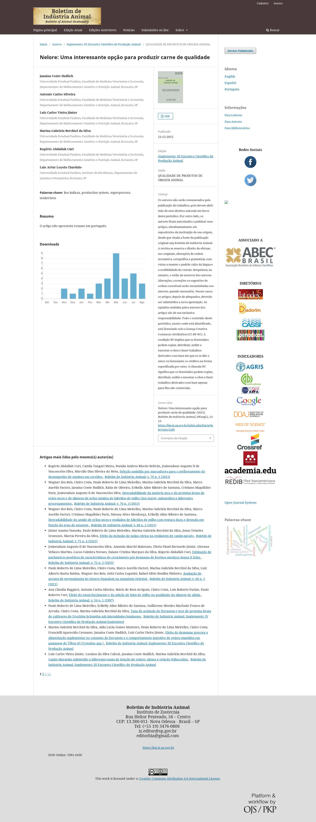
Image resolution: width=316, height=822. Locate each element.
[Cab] (250, 384)
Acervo (57, 44)
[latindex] (250, 298)
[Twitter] (250, 180)
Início (43, 44)
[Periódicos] (250, 339)
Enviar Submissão (240, 51)
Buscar (274, 30)
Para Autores (233, 122)
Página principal (45, 30)
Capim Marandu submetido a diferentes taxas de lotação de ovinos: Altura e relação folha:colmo (118, 659)
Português (232, 89)
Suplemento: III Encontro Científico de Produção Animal (104, 44)
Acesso (278, 3)
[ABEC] (250, 266)
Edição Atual (73, 30)
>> (49, 674)
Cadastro (263, 3)
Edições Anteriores (102, 30)
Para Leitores (233, 115)
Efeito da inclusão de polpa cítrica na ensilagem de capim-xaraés (147, 536)
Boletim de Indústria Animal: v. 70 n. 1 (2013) (137, 477)
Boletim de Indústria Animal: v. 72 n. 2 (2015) (81, 563)
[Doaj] (250, 418)
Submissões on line (155, 30)
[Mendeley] (250, 464)
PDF (167, 116)
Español (230, 83)
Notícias (129, 30)
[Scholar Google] (250, 406)
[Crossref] (250, 448)
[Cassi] (250, 327)
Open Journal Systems (240, 502)
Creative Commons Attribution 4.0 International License (179, 778)
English (230, 76)
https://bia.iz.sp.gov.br (158, 748)
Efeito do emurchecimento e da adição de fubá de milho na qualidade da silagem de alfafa (135, 595)
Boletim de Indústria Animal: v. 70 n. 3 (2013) (107, 504)
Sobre (180, 30)
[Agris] (250, 370)
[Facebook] (250, 162)
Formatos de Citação (174, 438)
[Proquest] (250, 392)
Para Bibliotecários (237, 128)
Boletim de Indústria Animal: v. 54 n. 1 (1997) (81, 600)
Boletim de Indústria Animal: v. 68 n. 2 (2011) (123, 525)
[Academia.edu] (250, 472)
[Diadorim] (250, 313)
